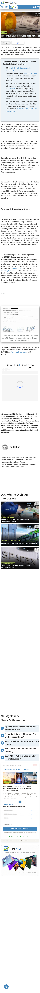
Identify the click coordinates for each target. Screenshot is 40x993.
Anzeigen (6, 43)
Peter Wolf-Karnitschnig (25, 549)
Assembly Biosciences (9, 271)
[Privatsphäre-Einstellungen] (6, 986)
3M (18, 365)
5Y (28, 365)
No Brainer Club (16, 268)
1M (14, 365)
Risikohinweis (24, 840)
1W (11, 365)
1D (7, 365)
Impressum (17, 840)
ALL (32, 365)
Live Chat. (11, 88)
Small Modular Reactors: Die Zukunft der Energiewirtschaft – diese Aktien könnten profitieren (17, 788)
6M (22, 365)
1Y (25, 365)
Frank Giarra (29, 503)
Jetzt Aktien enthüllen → (20, 828)
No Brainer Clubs (30, 73)
